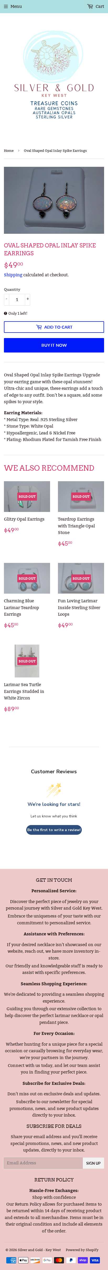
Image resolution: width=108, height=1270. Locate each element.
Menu (16, 6)
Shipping (13, 274)
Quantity (12, 289)
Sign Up (93, 1163)
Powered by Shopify (82, 1250)
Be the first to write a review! (54, 829)
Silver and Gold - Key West (39, 1250)
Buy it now (54, 345)
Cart (99, 6)
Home (9, 150)
